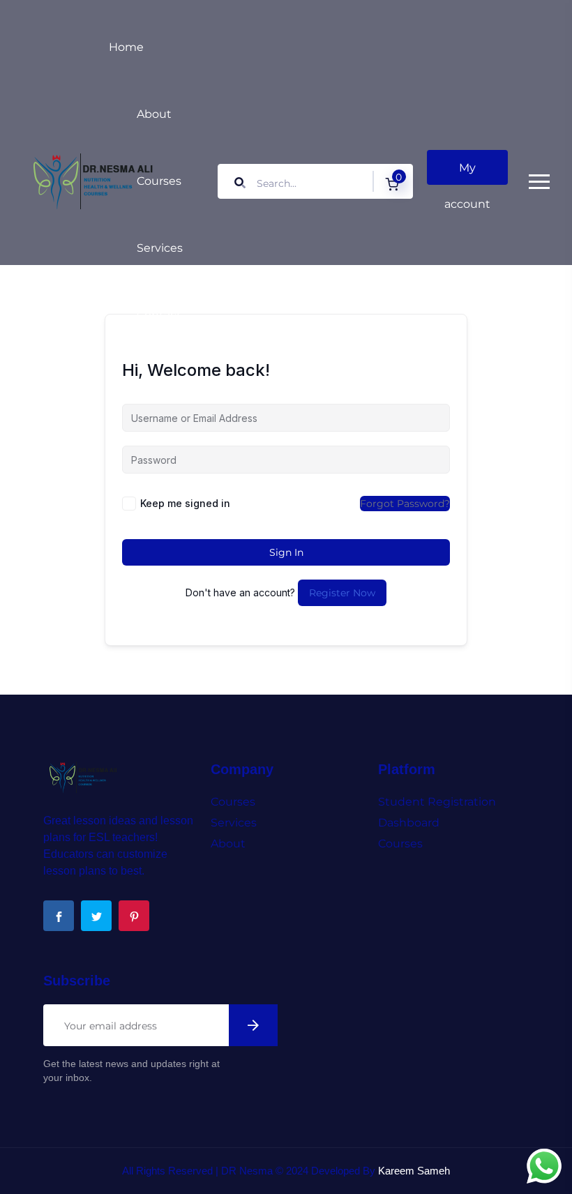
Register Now (342, 593)
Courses (159, 181)
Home (126, 47)
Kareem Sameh (414, 1171)
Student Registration (437, 801)
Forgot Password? (405, 503)
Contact (159, 315)
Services (160, 248)
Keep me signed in (185, 503)
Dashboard (408, 822)
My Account (467, 173)
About (154, 114)
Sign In (286, 552)
